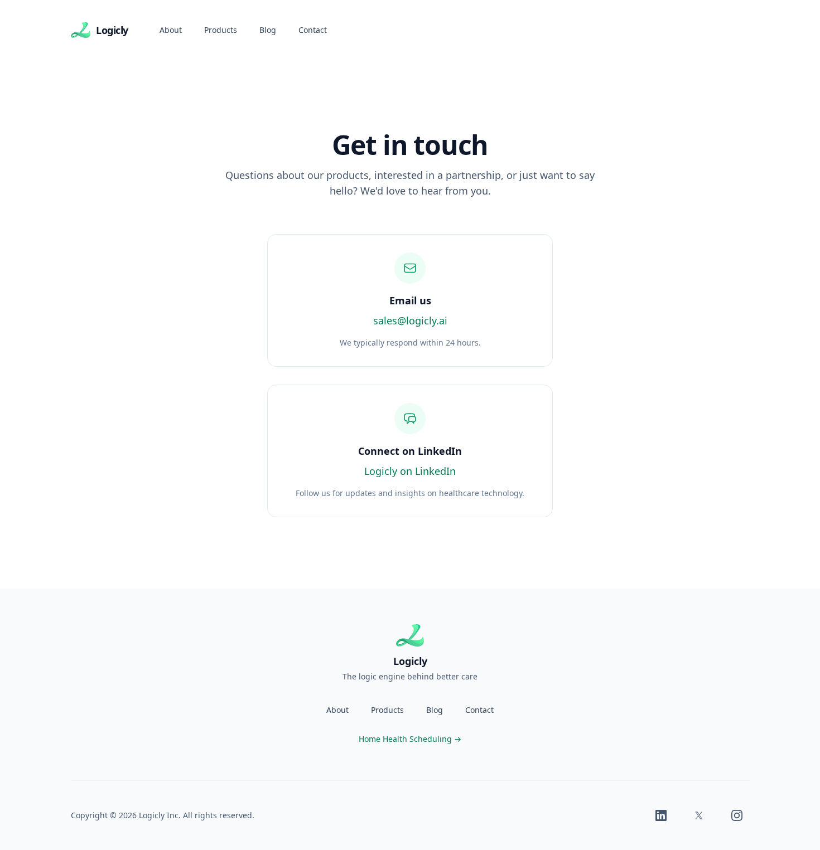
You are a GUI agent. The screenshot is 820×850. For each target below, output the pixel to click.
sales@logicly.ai (410, 320)
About (171, 30)
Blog (267, 30)
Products (220, 30)
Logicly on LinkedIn (410, 471)
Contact (312, 30)
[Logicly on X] (699, 815)
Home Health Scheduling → (410, 739)
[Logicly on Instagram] (737, 815)
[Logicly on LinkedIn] (661, 815)
